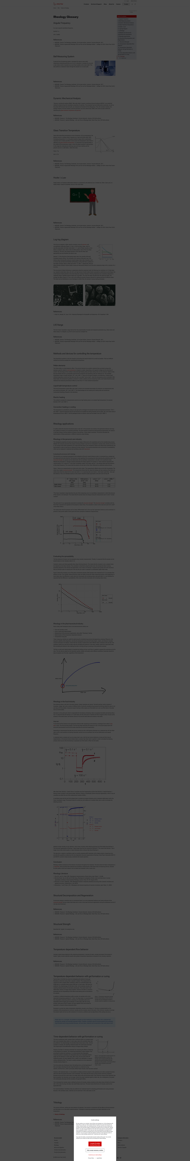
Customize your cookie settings (95, 1154)
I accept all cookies (95, 1144)
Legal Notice (99, 1158)
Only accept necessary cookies (95, 1150)
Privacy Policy (91, 1158)
